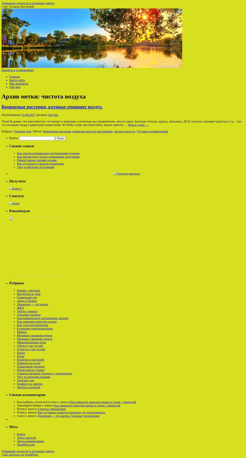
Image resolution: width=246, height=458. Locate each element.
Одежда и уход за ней (31, 349)
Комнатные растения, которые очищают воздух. (52, 106)
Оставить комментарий (152, 131)
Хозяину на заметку (30, 383)
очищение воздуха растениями (92, 131)
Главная (14, 76)
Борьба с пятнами (28, 290)
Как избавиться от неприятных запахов (42, 318)
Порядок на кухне (29, 363)
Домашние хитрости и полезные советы (28, 3)
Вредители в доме (29, 294)
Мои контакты (18, 83)
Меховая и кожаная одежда (34, 335)
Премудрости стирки (30, 370)
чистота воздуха (124, 131)
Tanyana (53, 115)
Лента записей (26, 437)
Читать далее (138, 124)
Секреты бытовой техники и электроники (44, 373)
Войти (21, 434)
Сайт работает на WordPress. (20, 454)
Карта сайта (17, 80)
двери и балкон (27, 301)
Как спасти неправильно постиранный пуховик (48, 153)
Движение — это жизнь (32, 304)
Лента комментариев (30, 441)
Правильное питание (31, 366)
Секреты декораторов (51, 409)
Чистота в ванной (28, 387)
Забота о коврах (27, 311)
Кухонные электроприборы (35, 328)
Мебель (22, 332)
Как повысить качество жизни (37, 321)
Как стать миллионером (32, 325)
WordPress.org (26, 444)
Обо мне (14, 87)
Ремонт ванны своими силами (37, 160)
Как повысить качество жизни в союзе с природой (103, 402)
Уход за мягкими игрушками (35, 167)
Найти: (13, 138)
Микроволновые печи (31, 342)
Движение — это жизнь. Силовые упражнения (68, 415)
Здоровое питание (29, 314)
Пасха (21, 352)
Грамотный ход (27, 297)
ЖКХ (20, 307)
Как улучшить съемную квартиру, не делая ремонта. (71, 412)
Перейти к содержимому (18, 70)
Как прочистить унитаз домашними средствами (48, 156)
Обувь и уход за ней (30, 345)
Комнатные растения (57, 131)
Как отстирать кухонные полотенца (40, 163)
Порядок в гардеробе (30, 359)
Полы (20, 356)
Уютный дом (22, 131)
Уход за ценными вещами (33, 377)
